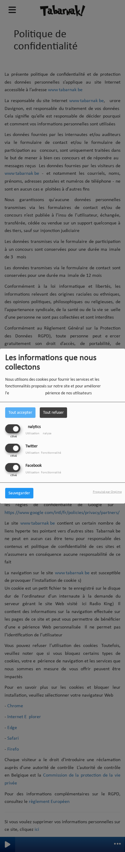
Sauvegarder (19, 493)
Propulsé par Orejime (107, 492)
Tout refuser (53, 412)
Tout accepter (20, 412)
